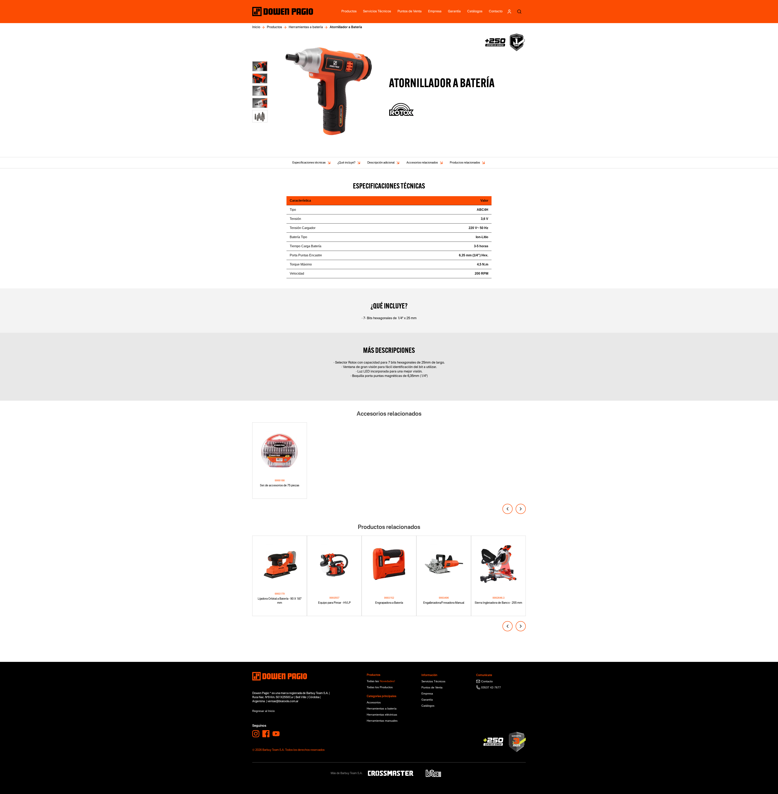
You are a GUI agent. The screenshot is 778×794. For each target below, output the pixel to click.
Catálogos (427, 705)
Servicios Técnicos (433, 681)
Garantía (427, 699)
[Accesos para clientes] (509, 11)
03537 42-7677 (491, 687)
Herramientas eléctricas (382, 714)
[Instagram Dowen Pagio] (255, 733)
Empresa (427, 693)
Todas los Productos (380, 687)
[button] (507, 509)
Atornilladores (261, 659)
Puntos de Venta (431, 687)
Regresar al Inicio (263, 711)
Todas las (381, 681)
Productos (274, 27)
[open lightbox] (330, 92)
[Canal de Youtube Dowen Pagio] (276, 733)
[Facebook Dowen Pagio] (265, 733)
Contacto (487, 681)
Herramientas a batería (306, 27)
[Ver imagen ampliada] (259, 66)
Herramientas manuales (382, 720)
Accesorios (374, 702)
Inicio (256, 27)
